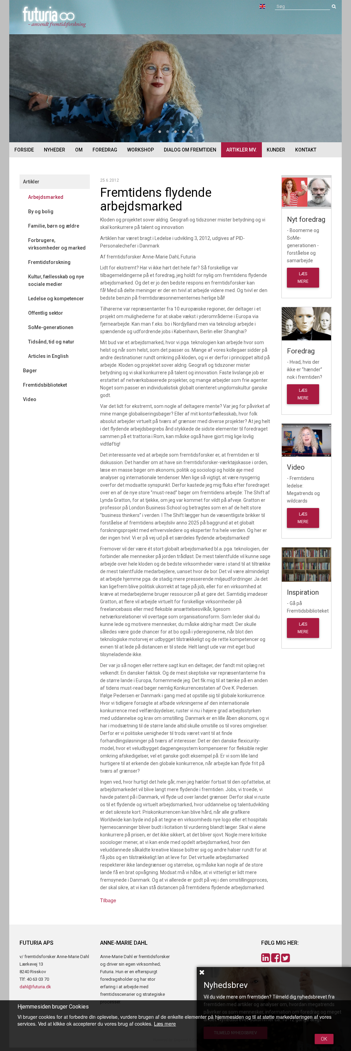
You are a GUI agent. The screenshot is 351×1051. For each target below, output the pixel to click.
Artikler (31, 181)
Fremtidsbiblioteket (45, 385)
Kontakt (305, 150)
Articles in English (48, 356)
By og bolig (40, 211)
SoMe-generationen (50, 327)
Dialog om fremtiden (190, 150)
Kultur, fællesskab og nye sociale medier (56, 280)
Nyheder (54, 150)
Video (29, 399)
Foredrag (105, 150)
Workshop (140, 150)
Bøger (30, 370)
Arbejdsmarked (45, 197)
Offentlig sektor (45, 313)
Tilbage (108, 900)
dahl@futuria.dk (35, 986)
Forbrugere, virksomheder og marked (57, 244)
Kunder (276, 150)
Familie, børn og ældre (53, 226)
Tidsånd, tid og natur (51, 342)
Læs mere (165, 1023)
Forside (24, 150)
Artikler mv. (241, 150)
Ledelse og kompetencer (56, 298)
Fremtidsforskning (49, 262)
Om (79, 150)
